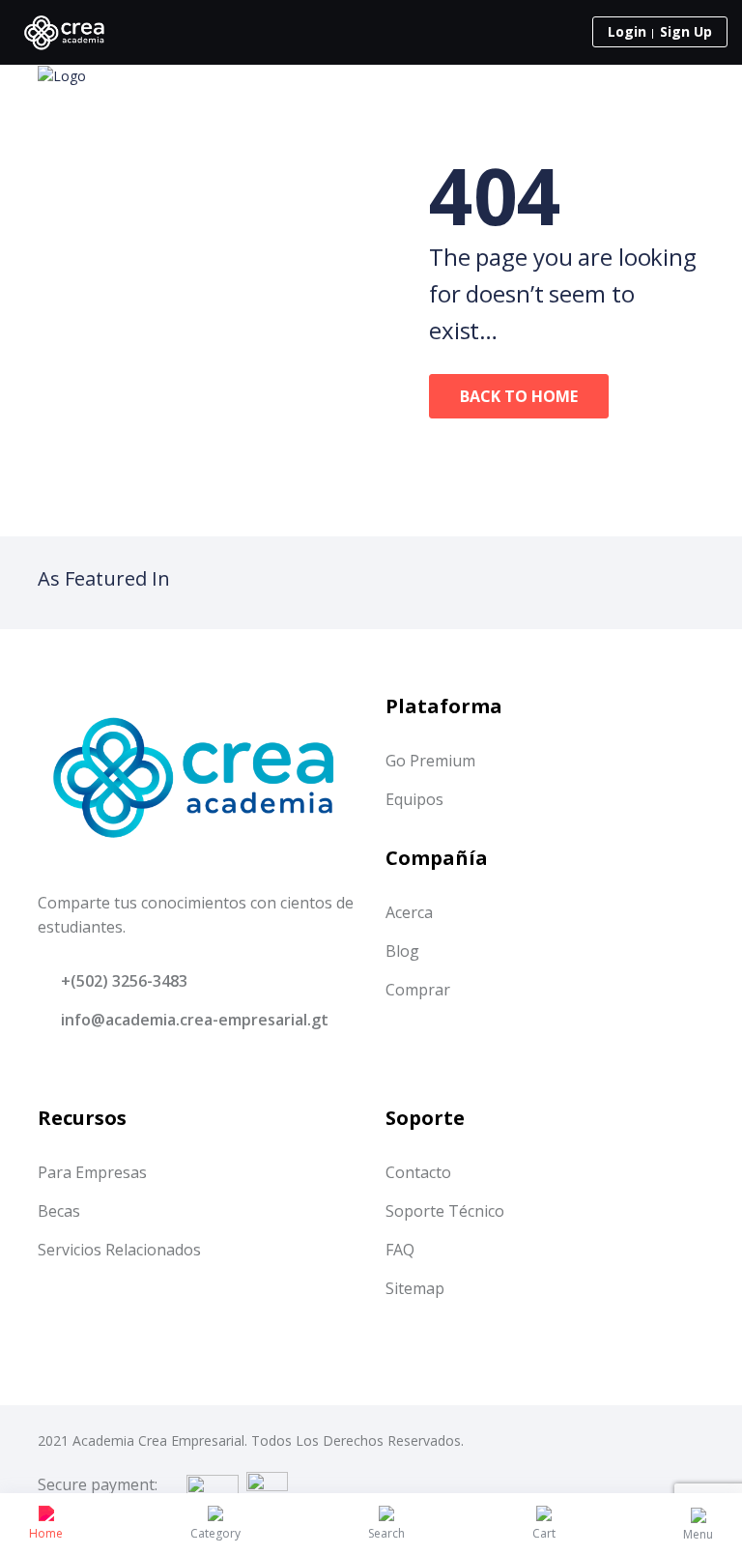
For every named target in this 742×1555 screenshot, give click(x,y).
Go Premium (430, 760)
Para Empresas (92, 1172)
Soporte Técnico (444, 1211)
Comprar (417, 989)
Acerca (409, 912)
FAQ (399, 1249)
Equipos (414, 799)
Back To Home (519, 396)
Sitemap (414, 1288)
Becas (59, 1211)
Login (627, 31)
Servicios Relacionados (119, 1249)
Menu (698, 1534)
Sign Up (686, 31)
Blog (402, 951)
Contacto (418, 1172)
